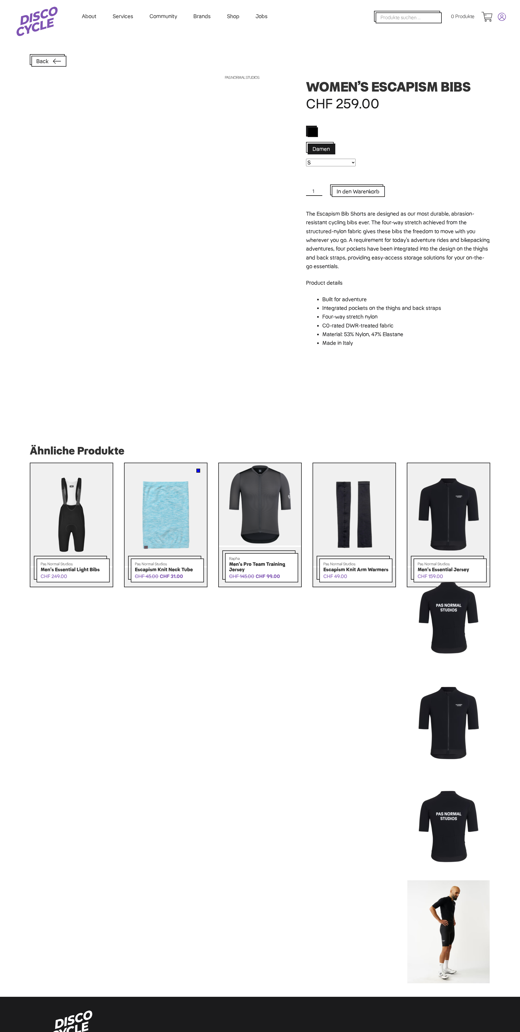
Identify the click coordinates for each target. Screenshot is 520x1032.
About (89, 16)
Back (42, 61)
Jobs (262, 16)
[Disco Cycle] (37, 21)
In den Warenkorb (358, 191)
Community (163, 16)
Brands (202, 16)
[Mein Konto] (499, 17)
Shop (233, 16)
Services (123, 16)
